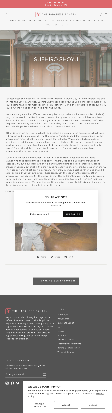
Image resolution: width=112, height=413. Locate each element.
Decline (93, 405)
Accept (66, 405)
